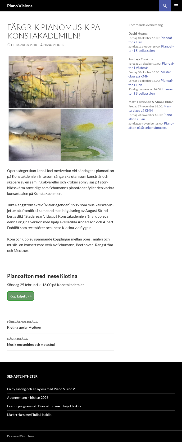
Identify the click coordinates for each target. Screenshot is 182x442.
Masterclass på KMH (149, 108)
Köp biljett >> (20, 296)
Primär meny (176, 5)
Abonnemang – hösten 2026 (27, 397)
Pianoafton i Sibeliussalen (151, 48)
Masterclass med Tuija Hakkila (29, 415)
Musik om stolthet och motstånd (31, 341)
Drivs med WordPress (20, 436)
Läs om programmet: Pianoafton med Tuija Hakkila (44, 406)
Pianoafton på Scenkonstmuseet (151, 125)
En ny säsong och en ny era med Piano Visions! (41, 389)
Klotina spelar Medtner (24, 324)
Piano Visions (19, 5)
